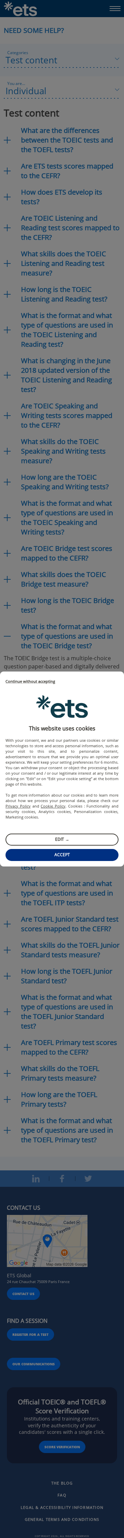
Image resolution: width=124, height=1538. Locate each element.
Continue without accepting (30, 681)
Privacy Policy (18, 806)
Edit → (62, 839)
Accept (62, 855)
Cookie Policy (53, 806)
